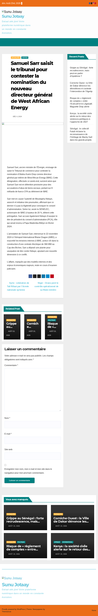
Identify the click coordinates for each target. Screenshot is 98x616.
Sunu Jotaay (13, 16)
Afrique (57, 542)
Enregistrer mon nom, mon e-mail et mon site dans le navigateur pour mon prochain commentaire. (28, 471)
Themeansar (6, 612)
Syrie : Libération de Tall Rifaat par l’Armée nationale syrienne (18, 286)
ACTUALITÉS (16, 57)
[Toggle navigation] (93, 42)
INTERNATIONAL (67, 542)
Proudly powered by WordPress (14, 609)
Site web (8, 449)
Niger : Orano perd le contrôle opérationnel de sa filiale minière (46, 286)
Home (94, 610)
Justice (25, 57)
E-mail (8, 434)
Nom (7, 418)
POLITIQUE (51, 320)
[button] (84, 42)
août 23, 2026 (14, 526)
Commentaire (11, 365)
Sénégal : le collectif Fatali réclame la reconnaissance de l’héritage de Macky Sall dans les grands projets (81, 134)
